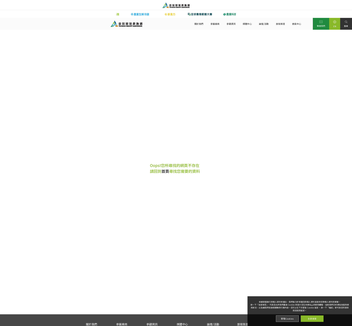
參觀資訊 (231, 23)
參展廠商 (215, 23)
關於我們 (198, 23)
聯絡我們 (321, 25)
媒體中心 (247, 23)
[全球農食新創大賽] (191, 14)
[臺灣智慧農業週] (176, 5)
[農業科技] (221, 14)
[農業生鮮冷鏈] (131, 14)
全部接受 (312, 318)
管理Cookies (287, 318)
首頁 (165, 171)
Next (238, 14)
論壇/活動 (264, 23)
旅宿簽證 (280, 23)
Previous (114, 14)
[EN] (334, 24)
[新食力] (161, 14)
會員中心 (296, 23)
